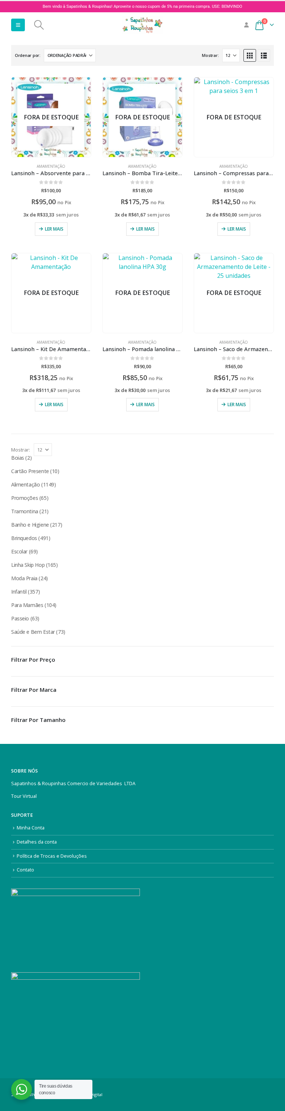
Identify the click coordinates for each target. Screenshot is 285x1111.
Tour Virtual (24, 796)
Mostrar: (210, 55)
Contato (25, 870)
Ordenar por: (27, 55)
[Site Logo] (142, 25)
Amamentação (51, 166)
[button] (18, 25)
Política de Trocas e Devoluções (52, 856)
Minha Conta (31, 828)
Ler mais (54, 229)
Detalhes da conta (37, 842)
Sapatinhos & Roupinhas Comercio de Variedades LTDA (73, 783)
